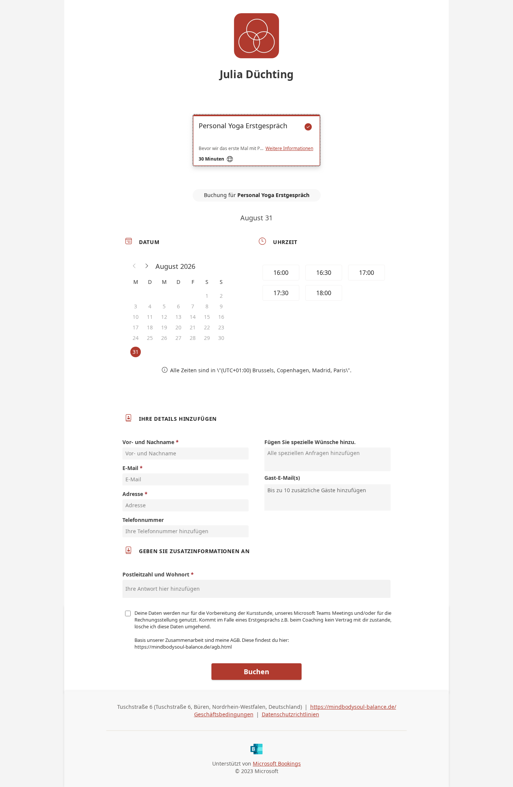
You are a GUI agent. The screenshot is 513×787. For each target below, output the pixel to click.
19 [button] (164, 327)
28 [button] (193, 337)
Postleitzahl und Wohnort (155, 574)
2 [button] (221, 295)
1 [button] (206, 295)
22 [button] (207, 327)
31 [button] (136, 351)
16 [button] (221, 316)
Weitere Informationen (289, 148)
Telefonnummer (143, 519)
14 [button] (193, 316)
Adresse (132, 493)
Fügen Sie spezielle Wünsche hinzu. (310, 442)
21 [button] (193, 327)
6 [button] (178, 306)
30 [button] (221, 337)
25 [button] (150, 337)
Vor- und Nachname (148, 442)
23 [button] (221, 327)
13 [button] (178, 316)
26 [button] (164, 337)
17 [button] (136, 327)
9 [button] (221, 306)
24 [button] (136, 337)
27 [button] (178, 337)
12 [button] (164, 316)
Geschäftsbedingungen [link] (223, 714)
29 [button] (207, 337)
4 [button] (149, 306)
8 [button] (206, 306)
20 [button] (178, 327)
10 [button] (136, 316)
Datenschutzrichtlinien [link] (290, 714)
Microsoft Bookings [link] (277, 763)
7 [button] (192, 306)
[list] (256, 147)
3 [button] (135, 306)
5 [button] (164, 306)
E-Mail (130, 468)
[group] (322, 283)
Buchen (256, 671)
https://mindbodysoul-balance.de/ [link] (353, 706)
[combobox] (328, 490)
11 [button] (150, 316)
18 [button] (150, 327)
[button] (134, 266)
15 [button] (207, 316)
